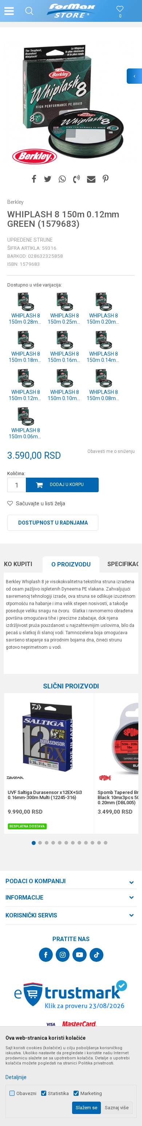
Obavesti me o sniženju (111, 451)
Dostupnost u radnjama (53, 523)
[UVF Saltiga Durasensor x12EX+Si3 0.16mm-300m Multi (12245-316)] (49, 738)
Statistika (58, 1093)
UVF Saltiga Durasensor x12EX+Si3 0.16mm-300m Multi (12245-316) (45, 795)
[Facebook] (34, 179)
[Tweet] (47, 179)
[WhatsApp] (62, 179)
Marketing (91, 1093)
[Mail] (91, 179)
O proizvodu (71, 564)
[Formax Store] (71, 11)
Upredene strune (30, 240)
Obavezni (26, 1093)
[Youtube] (79, 955)
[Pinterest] (106, 179)
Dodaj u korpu (67, 484)
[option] (71, 102)
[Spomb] (105, 778)
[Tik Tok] (96, 955)
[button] (29, 11)
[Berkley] (34, 156)
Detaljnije (16, 1077)
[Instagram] (63, 955)
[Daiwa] (15, 778)
